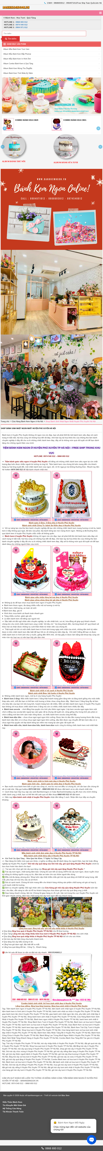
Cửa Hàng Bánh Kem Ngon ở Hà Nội (27, 421)
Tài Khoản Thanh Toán (13, 1112)
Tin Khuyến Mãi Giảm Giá (14, 1105)
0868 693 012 (21, 22)
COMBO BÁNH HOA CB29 (77, 120)
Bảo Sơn (65, 1095)
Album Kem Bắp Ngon (44, 162)
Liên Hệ (98, 3)
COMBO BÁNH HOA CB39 (29, 120)
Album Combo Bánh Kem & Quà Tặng (18, 64)
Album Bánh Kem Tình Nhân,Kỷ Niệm (18, 73)
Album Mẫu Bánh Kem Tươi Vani (16, 49)
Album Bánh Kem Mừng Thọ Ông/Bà (17, 68)
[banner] (22, 7)
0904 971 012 (21, 27)
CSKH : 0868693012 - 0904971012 (62, 3)
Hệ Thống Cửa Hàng (12, 1108)
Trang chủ (5, 421)
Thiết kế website (51, 1095)
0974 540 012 (21, 25)
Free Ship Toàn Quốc (86, 3)
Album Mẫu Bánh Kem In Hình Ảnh (17, 59)
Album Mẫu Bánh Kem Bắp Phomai (17, 54)
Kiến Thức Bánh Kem (12, 1102)
